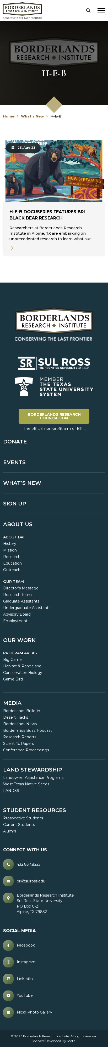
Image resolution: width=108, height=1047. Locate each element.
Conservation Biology (22, 672)
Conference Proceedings (26, 750)
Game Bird (13, 679)
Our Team (13, 581)
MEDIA (12, 703)
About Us (18, 524)
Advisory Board (17, 614)
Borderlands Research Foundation (58, 416)
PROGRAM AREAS (20, 653)
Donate (15, 441)
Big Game (12, 659)
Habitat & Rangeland (22, 666)
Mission (10, 550)
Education (12, 563)
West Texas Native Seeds (26, 784)
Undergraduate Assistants (26, 607)
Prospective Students (23, 818)
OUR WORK (19, 640)
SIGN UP (14, 503)
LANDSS (11, 790)
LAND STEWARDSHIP (32, 770)
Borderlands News (20, 724)
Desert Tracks (15, 717)
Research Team (17, 594)
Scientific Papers (18, 743)
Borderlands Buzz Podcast (27, 730)
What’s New (22, 483)
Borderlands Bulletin (21, 710)
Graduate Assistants (21, 601)
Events (14, 462)
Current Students (19, 824)
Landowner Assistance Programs (33, 777)
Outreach (11, 569)
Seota (71, 1041)
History (9, 543)
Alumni (9, 831)
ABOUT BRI (13, 537)
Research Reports (19, 737)
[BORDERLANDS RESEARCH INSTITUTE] (22, 10)
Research (11, 556)
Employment (15, 620)
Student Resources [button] (34, 810)
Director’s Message (21, 588)
